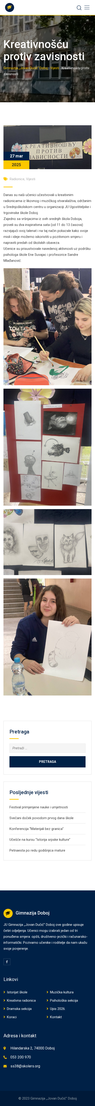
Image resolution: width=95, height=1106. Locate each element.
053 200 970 (20, 1057)
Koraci (12, 1017)
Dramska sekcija (19, 1009)
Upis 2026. (57, 1009)
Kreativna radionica (21, 1000)
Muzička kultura (62, 992)
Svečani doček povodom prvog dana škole (41, 818)
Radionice (17, 179)
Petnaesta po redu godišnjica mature (37, 850)
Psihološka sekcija (64, 1000)
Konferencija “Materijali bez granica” (36, 829)
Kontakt (56, 1017)
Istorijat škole (17, 992)
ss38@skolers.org (25, 1066)
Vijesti (30, 179)
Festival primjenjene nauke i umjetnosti (38, 807)
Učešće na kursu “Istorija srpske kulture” (39, 840)
